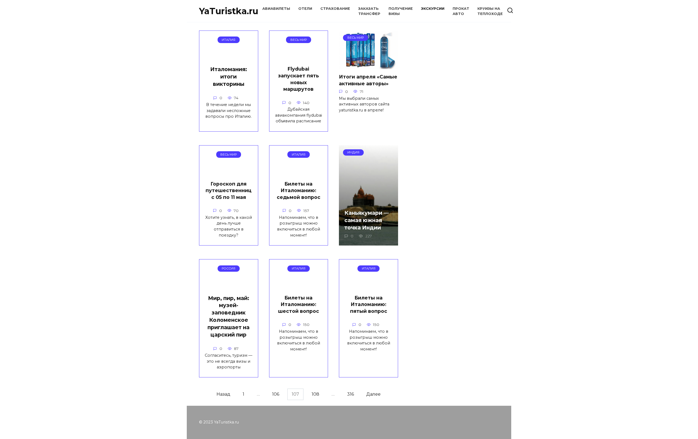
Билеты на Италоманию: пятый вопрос (368, 304)
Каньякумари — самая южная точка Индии (366, 220)
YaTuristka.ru (228, 11)
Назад (223, 394)
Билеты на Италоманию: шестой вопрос (298, 304)
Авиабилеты (276, 9)
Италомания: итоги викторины (228, 76)
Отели (305, 9)
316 (350, 394)
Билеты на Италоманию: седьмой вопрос (298, 190)
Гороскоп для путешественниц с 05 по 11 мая (228, 190)
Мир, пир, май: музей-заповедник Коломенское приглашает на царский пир (228, 316)
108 (315, 394)
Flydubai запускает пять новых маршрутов (298, 79)
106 (275, 394)
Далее (373, 394)
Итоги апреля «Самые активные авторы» (368, 80)
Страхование (335, 9)
